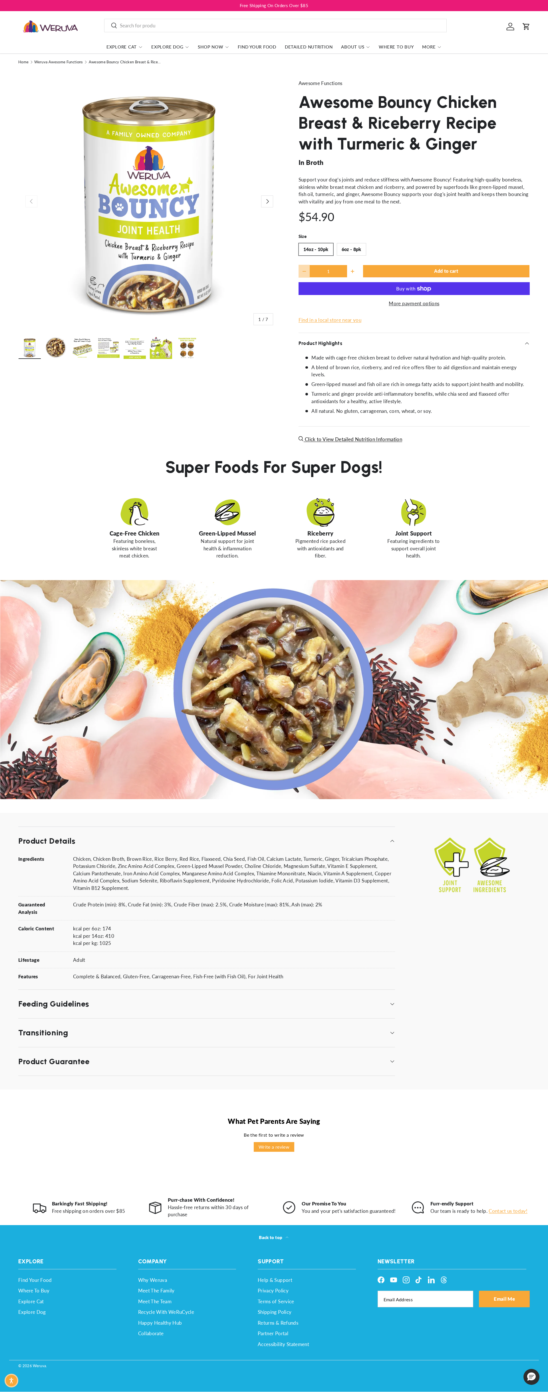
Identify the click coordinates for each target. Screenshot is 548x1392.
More (429, 46)
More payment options (414, 303)
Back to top (271, 1237)
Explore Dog (167, 46)
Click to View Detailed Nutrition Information (353, 439)
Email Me (504, 1299)
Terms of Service (276, 1301)
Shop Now (210, 46)
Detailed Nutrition (309, 46)
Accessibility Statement (283, 1344)
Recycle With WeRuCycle (166, 1312)
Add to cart (446, 271)
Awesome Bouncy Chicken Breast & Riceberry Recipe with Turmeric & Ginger (125, 62)
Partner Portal (273, 1333)
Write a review (274, 1146)
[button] (526, 26)
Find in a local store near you (330, 320)
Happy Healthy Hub (160, 1323)
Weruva (39, 1365)
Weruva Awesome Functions (58, 62)
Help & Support (275, 1280)
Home (23, 62)
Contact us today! (508, 1211)
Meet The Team (155, 1301)
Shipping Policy (274, 1312)
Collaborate (151, 1333)
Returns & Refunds (278, 1323)
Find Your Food (257, 46)
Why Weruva (152, 1280)
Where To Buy (396, 46)
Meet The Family (156, 1291)
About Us (352, 46)
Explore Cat (121, 46)
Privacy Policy (273, 1291)
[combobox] (275, 25)
